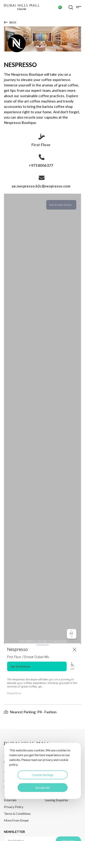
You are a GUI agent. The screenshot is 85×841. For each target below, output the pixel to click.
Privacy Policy (13, 807)
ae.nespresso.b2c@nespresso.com (41, 186)
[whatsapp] (60, 7)
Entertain (10, 800)
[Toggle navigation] (78, 7)
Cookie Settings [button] (42, 775)
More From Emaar (16, 820)
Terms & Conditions (17, 813)
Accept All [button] (42, 787)
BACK (12, 22)
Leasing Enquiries (56, 800)
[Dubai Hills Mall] (22, 7)
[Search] (70, 7)
